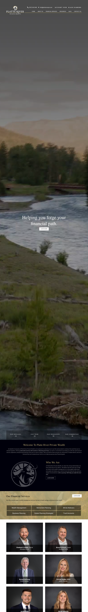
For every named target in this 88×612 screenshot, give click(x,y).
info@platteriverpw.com (46, 7)
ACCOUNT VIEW (61, 7)
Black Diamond (74, 7)
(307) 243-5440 (33, 7)
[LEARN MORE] (24, 550)
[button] (33, 11)
